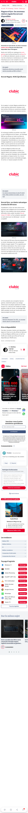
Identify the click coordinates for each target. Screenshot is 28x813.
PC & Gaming (9, 8)
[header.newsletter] (7, 2)
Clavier (16, 8)
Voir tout (24, 366)
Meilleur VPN (5, 5)
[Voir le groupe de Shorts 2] (10, 403)
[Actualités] (5, 809)
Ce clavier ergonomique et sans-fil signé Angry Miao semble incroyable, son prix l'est (13, 194)
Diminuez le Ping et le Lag (14, 521)
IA (25, 5)
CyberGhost (14, 519)
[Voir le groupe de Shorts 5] (16, 403)
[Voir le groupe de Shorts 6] (17, 403)
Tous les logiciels (14, 606)
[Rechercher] (4, 2)
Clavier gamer (23, 8)
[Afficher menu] (2, 1)
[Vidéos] (11, 809)
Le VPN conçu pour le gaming (10, 499)
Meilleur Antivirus (17, 5)
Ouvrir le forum (15, 493)
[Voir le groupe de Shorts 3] (12, 403)
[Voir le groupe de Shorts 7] (19, 403)
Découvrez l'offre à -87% (14, 530)
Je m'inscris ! (14, 431)
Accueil (3, 8)
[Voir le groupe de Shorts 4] (14, 403)
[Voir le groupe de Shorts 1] (9, 403)
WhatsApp (15, 410)
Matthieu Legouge (11, 19)
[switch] (23, 2)
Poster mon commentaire (14, 487)
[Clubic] (14, 2)
